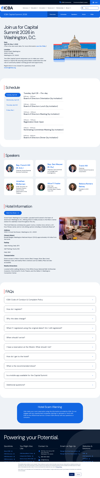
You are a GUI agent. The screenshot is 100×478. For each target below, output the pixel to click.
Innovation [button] (42, 8)
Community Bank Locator (81, 2)
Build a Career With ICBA (26, 458)
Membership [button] (59, 8)
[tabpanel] (43, 115)
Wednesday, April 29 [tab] (12, 100)
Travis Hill (83, 165)
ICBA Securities (86, 461)
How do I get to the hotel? (17, 356)
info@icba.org (45, 460)
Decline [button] (78, 474)
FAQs (92, 14)
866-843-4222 (45, 456)
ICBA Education (8, 456)
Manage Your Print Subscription (69, 454)
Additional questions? (15, 385)
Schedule (63, 14)
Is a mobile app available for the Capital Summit (26, 375)
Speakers (74, 14)
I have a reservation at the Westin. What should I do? (28, 347)
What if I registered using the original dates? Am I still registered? (34, 328)
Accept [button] (71, 474)
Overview (53, 14)
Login (96, 2)
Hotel (83, 14)
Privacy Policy (59, 467)
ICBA (83, 453)
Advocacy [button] (26, 8)
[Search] (82, 8)
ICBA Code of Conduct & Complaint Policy (24, 299)
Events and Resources (26, 461)
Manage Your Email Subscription (69, 451)
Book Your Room (14, 213)
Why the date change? (16, 318)
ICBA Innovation (8, 459)
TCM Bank (87, 459)
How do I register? (14, 309)
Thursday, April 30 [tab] (12, 105)
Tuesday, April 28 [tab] (11, 95)
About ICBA (7, 451)
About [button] (67, 8)
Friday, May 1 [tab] (10, 110)
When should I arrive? (16, 337)
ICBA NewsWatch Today (26, 453)
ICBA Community (67, 2)
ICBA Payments (87, 456)
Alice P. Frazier (54, 183)
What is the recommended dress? (21, 366)
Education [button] (34, 8)
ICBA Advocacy (8, 453)
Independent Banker (25, 456)
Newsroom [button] (51, 8)
